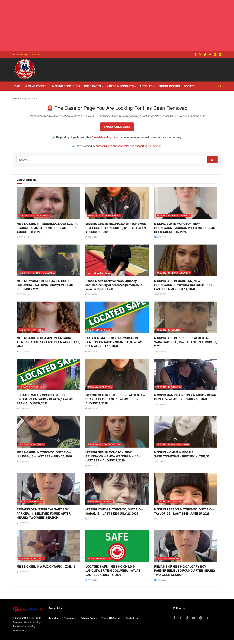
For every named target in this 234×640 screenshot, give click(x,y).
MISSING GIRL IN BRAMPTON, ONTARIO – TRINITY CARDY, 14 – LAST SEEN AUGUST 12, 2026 (48, 342)
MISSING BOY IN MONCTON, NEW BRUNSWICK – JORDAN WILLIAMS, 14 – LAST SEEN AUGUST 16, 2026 (185, 227)
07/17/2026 (161, 579)
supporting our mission (148, 146)
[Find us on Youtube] (210, 54)
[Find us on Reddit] (215, 54)
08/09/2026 (23, 408)
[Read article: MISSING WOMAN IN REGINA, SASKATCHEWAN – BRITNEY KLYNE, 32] (185, 432)
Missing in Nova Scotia (34, 215)
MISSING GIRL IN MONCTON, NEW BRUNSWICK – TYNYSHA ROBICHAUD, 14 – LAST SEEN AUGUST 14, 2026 (184, 285)
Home (16, 86)
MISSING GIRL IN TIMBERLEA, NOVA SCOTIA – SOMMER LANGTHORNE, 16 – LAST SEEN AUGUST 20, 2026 (47, 227)
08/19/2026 (161, 236)
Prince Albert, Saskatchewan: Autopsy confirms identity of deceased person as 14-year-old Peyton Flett (114, 285)
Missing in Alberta (169, 329)
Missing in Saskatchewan (104, 215)
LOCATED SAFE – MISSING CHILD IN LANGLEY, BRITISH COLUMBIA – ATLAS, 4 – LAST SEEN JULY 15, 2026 (115, 570)
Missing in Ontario (32, 329)
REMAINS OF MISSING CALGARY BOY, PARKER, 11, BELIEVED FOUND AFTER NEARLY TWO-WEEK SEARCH (44, 513)
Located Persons (99, 329)
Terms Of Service (111, 618)
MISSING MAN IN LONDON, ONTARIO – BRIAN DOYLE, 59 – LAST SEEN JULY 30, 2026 (185, 397)
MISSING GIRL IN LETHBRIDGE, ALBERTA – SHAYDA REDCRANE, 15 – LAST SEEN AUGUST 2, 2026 (115, 399)
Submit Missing (169, 86)
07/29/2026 (23, 522)
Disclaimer (70, 618)
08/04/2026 (161, 461)
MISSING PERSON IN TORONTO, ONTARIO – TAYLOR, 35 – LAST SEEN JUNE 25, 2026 (184, 511)
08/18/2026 (23, 294)
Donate (189, 86)
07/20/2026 (161, 518)
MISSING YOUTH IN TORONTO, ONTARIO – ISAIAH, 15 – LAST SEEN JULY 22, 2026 (114, 511)
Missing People (35, 86)
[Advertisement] (117, 25)
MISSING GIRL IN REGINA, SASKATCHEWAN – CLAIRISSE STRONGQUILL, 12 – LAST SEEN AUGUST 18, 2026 (116, 227)
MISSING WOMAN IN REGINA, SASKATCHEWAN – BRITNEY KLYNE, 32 (182, 454)
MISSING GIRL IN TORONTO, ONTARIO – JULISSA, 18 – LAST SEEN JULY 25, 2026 (44, 454)
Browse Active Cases (117, 126)
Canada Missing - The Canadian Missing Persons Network (27, 626)
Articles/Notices (99, 272)
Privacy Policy (88, 618)
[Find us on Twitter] (200, 54)
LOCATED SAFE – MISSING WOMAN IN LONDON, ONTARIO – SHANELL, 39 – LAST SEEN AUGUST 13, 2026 (114, 342)
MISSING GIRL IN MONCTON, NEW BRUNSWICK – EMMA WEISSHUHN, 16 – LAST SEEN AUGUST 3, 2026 (112, 456)
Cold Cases (92, 86)
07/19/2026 (92, 579)
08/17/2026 (161, 294)
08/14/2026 (92, 351)
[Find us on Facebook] (195, 54)
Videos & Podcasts (120, 86)
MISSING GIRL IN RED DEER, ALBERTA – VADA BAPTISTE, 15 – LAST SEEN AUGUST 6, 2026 (185, 342)
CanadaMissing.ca (103, 137)
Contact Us (131, 618)
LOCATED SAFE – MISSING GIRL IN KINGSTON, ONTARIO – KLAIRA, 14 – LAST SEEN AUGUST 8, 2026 (46, 399)
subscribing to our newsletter (112, 146)
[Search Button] (219, 86)
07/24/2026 (92, 518)
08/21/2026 (23, 236)
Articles (146, 86)
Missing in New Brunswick (173, 215)
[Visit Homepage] (25, 70)
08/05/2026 (92, 465)
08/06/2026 (161, 404)
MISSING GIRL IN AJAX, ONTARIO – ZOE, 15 (46, 566)
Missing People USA (66, 86)
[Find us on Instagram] (220, 54)
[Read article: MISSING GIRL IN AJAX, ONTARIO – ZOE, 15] (48, 546)
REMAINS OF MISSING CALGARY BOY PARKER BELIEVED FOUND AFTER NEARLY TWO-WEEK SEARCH (184, 570)
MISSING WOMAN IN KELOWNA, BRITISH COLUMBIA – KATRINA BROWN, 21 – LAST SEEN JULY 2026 (46, 285)
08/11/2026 (161, 351)
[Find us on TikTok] (205, 54)
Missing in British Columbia (37, 272)
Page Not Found (30, 98)
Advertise (53, 618)
